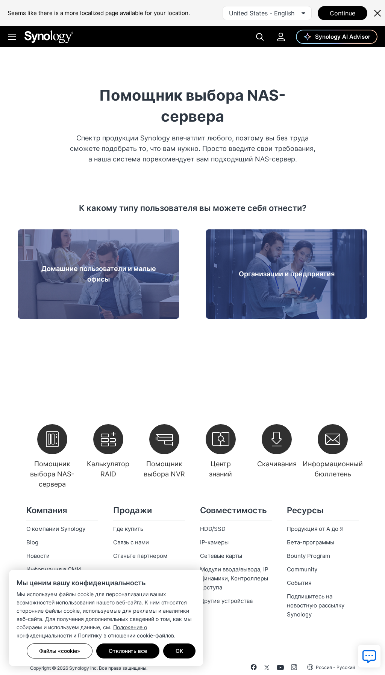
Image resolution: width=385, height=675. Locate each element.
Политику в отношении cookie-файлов (126, 635)
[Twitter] (267, 668)
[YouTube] (280, 668)
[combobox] (267, 13)
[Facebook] (253, 668)
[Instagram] (294, 668)
